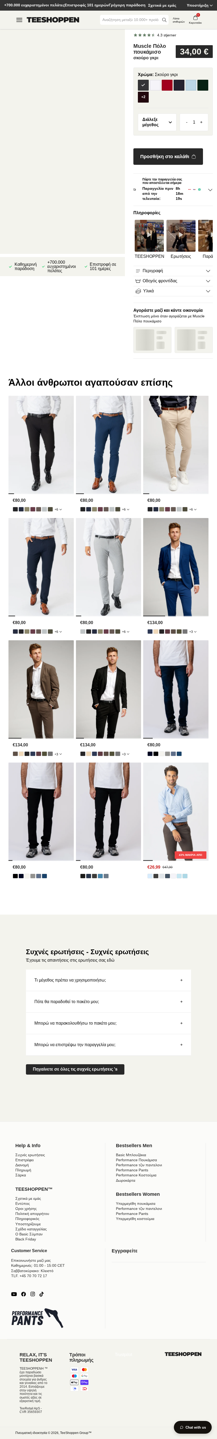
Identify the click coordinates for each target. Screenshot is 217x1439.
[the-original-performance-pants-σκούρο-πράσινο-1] (50, 509)
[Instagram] (32, 1294)
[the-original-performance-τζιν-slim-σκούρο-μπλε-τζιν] (88, 876)
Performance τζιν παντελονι (139, 1165)
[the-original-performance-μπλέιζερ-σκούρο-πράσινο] (179, 631)
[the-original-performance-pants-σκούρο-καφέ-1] (38, 509)
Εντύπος (22, 1203)
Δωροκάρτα (125, 1180)
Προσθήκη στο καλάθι (164, 156)
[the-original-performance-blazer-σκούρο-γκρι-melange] (185, 631)
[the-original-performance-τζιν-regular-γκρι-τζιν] (167, 753)
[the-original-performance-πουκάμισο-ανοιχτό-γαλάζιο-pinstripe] (179, 876)
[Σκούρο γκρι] (143, 85)
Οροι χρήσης (26, 1208)
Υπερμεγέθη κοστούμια (135, 1219)
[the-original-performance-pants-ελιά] (27, 509)
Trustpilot (123, 1354)
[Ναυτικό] (179, 85)
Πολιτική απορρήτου (32, 1213)
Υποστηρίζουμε (28, 1224)
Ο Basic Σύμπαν (29, 1234)
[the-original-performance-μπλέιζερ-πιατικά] (156, 631)
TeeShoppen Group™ (76, 1433)
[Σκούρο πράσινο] (202, 85)
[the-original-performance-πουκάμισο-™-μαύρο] (156, 876)
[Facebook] (23, 1294)
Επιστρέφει (24, 1160)
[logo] (52, 20)
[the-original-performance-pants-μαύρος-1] (15, 509)
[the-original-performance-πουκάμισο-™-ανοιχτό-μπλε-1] (150, 876)
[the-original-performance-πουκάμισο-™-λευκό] (173, 876)
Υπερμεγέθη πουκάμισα (135, 1203)
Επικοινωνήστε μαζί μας (31, 1260)
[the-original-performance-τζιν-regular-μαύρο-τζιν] (156, 753)
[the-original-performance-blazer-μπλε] (150, 631)
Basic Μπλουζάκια (131, 1155)
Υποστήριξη (198, 5)
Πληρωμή (23, 1170)
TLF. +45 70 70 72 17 (29, 1276)
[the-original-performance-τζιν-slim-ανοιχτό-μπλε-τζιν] (100, 876)
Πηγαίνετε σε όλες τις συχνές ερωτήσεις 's (75, 1069)
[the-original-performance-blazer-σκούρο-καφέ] (173, 631)
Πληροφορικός (27, 1219)
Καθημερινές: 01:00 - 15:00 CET (38, 1265)
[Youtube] (14, 1294)
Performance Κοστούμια (136, 1175)
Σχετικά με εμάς (162, 5)
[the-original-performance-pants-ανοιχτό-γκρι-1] (44, 509)
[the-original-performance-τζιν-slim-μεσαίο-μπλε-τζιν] (106, 876)
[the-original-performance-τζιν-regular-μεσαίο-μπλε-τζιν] (179, 753)
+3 (191, 632)
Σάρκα (20, 1175)
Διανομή (22, 1165)
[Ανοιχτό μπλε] (191, 85)
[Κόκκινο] (167, 85)
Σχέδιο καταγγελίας (31, 1229)
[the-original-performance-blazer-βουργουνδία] (167, 631)
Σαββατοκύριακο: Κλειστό (32, 1271)
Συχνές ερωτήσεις (30, 1155)
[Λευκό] (155, 85)
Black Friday (25, 1239)
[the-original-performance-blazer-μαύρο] (161, 631)
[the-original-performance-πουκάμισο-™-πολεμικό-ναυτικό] (167, 876)
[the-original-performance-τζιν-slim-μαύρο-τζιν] (82, 876)
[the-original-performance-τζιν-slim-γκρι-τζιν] (94, 876)
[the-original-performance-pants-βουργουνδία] (32, 509)
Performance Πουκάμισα (136, 1160)
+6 (56, 509)
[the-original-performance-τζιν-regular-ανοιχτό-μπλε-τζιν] (173, 753)
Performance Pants (132, 1170)
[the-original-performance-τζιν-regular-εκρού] (161, 753)
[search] (164, 20)
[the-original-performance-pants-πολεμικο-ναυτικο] (21, 509)
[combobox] (130, 20)
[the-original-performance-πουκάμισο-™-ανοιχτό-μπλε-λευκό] (185, 876)
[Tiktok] (41, 1294)
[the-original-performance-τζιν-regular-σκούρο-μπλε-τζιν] (150, 753)
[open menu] (19, 20)
